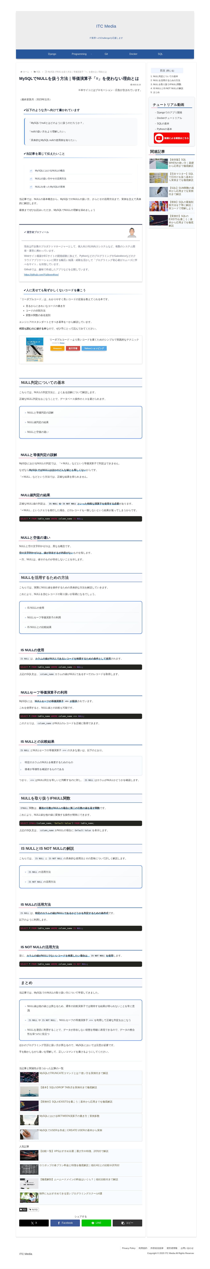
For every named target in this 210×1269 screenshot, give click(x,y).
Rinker (62, 343)
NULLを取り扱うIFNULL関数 (167, 84)
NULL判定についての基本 (165, 76)
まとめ (156, 92)
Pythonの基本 (164, 129)
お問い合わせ (187, 1248)
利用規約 (143, 1248)
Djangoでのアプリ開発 (169, 112)
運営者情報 (172, 1248)
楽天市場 (73, 348)
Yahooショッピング (94, 348)
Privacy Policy (128, 1248)
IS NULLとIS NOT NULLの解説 (168, 88)
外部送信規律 (157, 1248)
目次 (162, 70)
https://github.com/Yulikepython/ (41, 274)
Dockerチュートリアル (169, 118)
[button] (127, 1223)
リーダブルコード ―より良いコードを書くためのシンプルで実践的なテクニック (94, 339)
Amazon (57, 348)
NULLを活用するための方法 (166, 80)
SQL (24, 1209)
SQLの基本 (163, 123)
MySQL (35, 1209)
